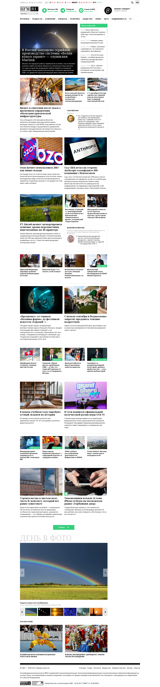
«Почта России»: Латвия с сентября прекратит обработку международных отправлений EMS (92, 58)
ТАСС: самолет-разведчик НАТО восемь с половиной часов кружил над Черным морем (92, 68)
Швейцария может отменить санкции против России (28, 365)
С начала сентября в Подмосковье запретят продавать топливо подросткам (85, 319)
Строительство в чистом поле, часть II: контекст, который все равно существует (39, 501)
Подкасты (37, 19)
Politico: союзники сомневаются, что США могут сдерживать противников (93, 48)
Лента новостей (88, 25)
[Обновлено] (97, 255)
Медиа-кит (106, 668)
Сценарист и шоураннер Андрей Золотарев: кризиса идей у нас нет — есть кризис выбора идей (96, 367)
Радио (89, 668)
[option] (64, 571)
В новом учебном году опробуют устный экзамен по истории (40, 413)
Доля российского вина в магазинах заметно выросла (73, 365)
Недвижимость (119, 19)
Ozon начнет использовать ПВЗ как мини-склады (39, 169)
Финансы (62, 19)
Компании (50, 19)
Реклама (82, 668)
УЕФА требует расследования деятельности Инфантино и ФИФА (73, 454)
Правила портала (119, 668)
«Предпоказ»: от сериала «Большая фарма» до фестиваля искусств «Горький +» (39, 319)
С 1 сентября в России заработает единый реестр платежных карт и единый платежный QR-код (96, 97)
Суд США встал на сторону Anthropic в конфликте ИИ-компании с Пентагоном (81, 170)
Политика (75, 19)
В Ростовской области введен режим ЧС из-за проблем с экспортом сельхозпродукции (74, 97)
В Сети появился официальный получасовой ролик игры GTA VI (84, 413)
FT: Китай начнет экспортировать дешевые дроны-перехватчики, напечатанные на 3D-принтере (41, 227)
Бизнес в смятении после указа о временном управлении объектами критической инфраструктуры (40, 112)
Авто (106, 19)
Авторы (130, 668)
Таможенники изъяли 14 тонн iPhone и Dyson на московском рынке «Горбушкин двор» (83, 501)
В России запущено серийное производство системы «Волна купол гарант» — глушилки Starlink (47, 55)
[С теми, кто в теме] (97, 349)
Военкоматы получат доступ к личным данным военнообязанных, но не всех (74, 273)
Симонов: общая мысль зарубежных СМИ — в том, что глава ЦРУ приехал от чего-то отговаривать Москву (52, 368)
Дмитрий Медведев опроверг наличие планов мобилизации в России (29, 272)
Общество (87, 19)
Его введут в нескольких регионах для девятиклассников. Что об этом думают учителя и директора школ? (40, 420)
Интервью (24, 19)
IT (130, 19)
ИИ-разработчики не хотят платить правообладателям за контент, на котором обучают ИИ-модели (97, 213)
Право (98, 19)
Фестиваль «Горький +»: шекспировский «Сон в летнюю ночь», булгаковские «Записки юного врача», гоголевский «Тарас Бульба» (74, 215)
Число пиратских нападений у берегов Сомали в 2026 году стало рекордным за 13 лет (93, 33)
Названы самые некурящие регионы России (92, 41)
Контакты (97, 668)
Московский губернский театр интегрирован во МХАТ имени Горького (97, 272)
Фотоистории (26, 622)
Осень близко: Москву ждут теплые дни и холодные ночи (96, 453)
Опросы (137, 668)
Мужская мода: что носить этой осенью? (51, 270)
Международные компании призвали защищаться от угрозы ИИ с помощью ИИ (29, 455)
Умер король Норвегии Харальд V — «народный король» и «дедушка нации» (52, 454)
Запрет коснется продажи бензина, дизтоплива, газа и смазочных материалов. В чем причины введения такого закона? (85, 327)
